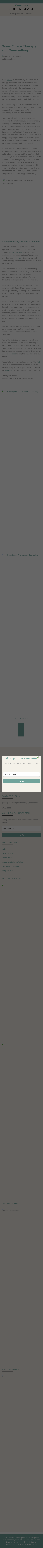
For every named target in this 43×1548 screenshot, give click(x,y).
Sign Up (21, 781)
